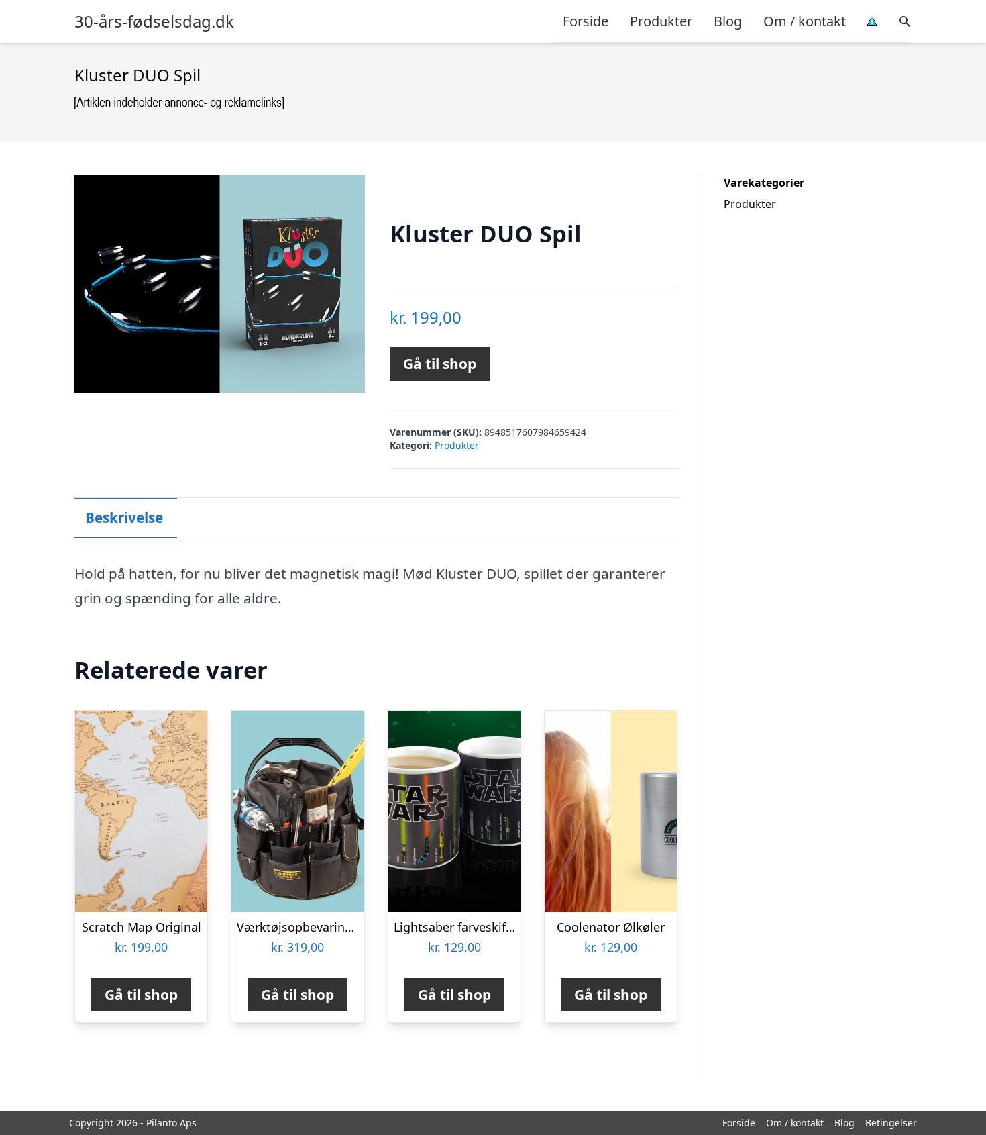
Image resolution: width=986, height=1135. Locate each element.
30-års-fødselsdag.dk (154, 21)
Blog (728, 21)
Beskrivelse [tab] (124, 517)
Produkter (661, 21)
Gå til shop (439, 363)
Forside (585, 21)
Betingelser (891, 1122)
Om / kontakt (804, 21)
